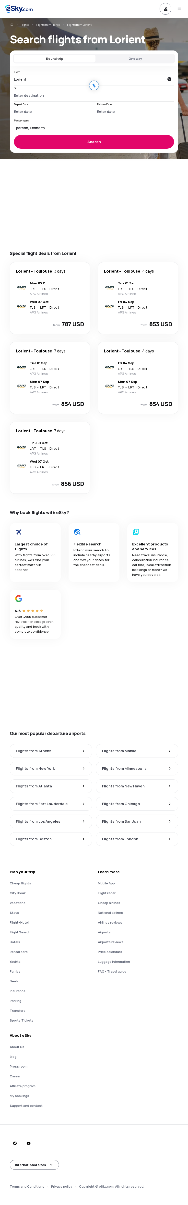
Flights (25, 24)
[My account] (165, 9)
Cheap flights (20, 883)
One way (135, 58)
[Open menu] (179, 9)
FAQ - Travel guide (112, 971)
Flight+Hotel (19, 922)
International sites (30, 1165)
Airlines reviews (110, 922)
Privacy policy (61, 1186)
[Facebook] (15, 1143)
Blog (13, 1056)
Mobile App (106, 883)
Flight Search (20, 932)
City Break (18, 893)
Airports (104, 932)
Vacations (17, 903)
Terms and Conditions (27, 1186)
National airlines (110, 912)
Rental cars (19, 952)
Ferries (15, 971)
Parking (15, 1001)
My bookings (19, 1096)
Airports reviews (110, 942)
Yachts (15, 961)
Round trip (54, 58)
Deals (14, 981)
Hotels (15, 942)
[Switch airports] (94, 85)
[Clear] (169, 79)
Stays (14, 912)
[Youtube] (28, 1143)
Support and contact (26, 1105)
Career (15, 1076)
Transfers (17, 1010)
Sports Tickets (22, 1020)
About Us (17, 1047)
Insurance (17, 991)
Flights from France (48, 24)
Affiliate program (22, 1086)
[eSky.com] (12, 25)
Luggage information (114, 961)
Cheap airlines (109, 903)
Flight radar (107, 893)
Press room (18, 1066)
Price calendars (110, 952)
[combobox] (89, 79)
